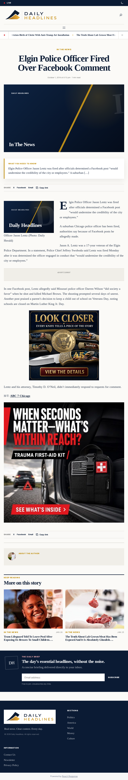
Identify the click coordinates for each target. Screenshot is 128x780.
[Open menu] (64, 28)
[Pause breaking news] (121, 35)
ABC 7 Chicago (20, 395)
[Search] (121, 15)
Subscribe (114, 677)
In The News (64, 49)
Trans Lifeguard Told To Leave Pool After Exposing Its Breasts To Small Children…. (28, 638)
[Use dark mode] (122, 3)
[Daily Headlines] (31, 15)
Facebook (21, 187)
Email (30, 187)
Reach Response (70, 776)
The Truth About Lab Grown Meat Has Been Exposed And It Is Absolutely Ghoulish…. (91, 638)
